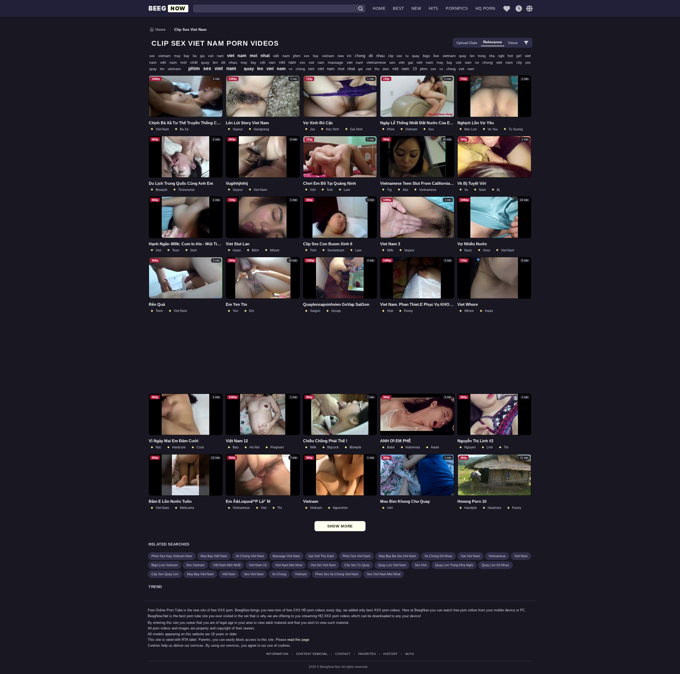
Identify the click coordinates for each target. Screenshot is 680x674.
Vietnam (301, 574)
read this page (298, 640)
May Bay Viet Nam (200, 574)
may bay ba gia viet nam (200, 56)
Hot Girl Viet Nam (323, 565)
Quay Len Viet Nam (392, 565)
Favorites (367, 653)
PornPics (457, 8)
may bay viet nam (456, 63)
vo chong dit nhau (367, 55)
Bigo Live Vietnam (164, 565)
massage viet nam (347, 62)
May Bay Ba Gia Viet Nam (397, 556)
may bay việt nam (260, 63)
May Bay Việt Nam (214, 556)
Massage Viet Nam (286, 556)
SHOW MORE (340, 526)
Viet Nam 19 (258, 565)
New (416, 8)
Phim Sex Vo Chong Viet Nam (336, 574)
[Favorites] (506, 8)
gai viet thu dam (375, 69)
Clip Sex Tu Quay (356, 565)
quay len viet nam (266, 68)
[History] (519, 8)
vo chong (298, 69)
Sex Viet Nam (254, 574)
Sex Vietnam (195, 565)
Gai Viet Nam (470, 556)
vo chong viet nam (495, 62)
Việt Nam (228, 574)
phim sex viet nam (214, 68)
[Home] (168, 8)
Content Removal (312, 653)
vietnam (176, 69)
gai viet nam (422, 62)
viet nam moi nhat (250, 55)
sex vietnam (161, 56)
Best (398, 8)
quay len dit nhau (221, 62)
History (390, 653)
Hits (433, 8)
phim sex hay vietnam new (320, 56)
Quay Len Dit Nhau (495, 565)
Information (277, 653)
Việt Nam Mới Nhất (226, 565)
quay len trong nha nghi (483, 56)
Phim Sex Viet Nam (356, 556)
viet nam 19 (406, 68)
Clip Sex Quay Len (164, 574)
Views (513, 43)
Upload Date (466, 43)
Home (379, 8)
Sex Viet (421, 565)
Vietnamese (497, 556)
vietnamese (378, 62)
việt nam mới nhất (180, 62)
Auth (409, 653)
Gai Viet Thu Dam (321, 556)
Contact (343, 653)
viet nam (289, 62)
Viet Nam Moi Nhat (288, 565)
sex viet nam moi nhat (333, 68)
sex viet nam (314, 63)
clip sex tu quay (405, 56)
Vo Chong (279, 574)
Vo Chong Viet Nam (250, 556)
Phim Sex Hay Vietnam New (171, 556)
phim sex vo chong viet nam (447, 69)
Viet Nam (521, 556)
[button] (529, 8)
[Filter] (526, 42)
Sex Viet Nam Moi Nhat (383, 574)
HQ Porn (485, 8)
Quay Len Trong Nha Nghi (454, 565)
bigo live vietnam (441, 56)
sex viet (398, 62)
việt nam (283, 56)
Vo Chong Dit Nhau (438, 556)
